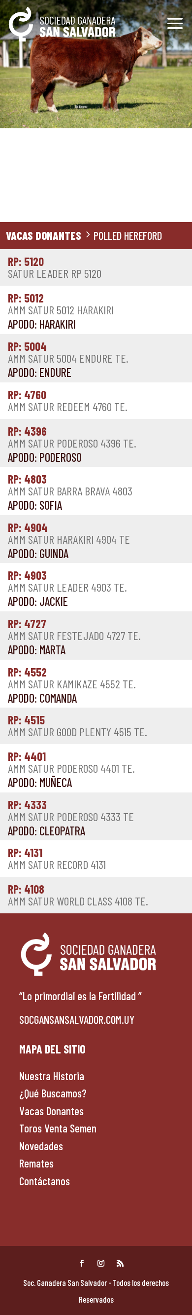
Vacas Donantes (43, 235)
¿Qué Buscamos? (53, 1093)
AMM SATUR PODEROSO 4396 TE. (72, 437)
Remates (36, 1163)
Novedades (41, 1146)
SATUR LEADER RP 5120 (54, 268)
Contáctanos (44, 1181)
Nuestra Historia (51, 1076)
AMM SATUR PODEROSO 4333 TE (71, 811)
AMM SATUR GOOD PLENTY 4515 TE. (77, 726)
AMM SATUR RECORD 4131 (57, 859)
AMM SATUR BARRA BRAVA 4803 (70, 485)
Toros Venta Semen (57, 1128)
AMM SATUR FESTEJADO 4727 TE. (74, 630)
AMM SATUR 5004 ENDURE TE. (68, 352)
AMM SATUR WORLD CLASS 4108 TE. (78, 895)
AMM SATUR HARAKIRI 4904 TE (69, 534)
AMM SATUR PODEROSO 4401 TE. (71, 763)
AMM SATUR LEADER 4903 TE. (67, 581)
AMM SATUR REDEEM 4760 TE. (68, 401)
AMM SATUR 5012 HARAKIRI (61, 304)
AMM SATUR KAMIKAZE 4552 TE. (72, 678)
